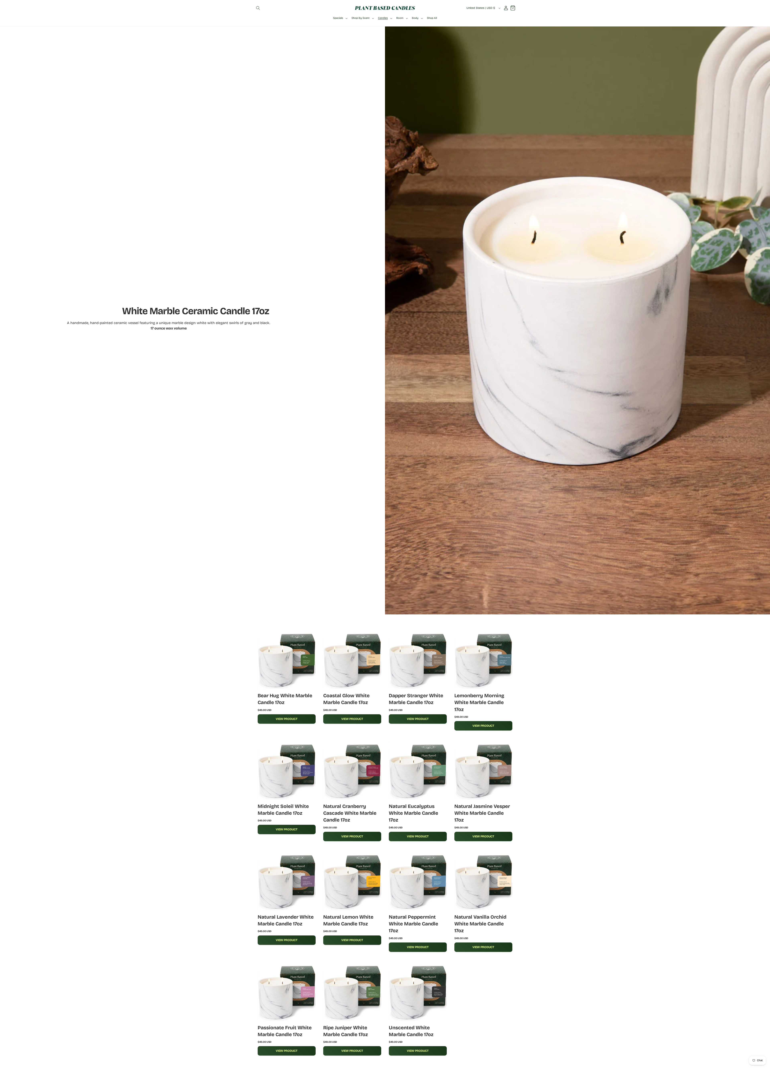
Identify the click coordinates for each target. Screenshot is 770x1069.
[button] (258, 8)
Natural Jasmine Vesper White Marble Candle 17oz (482, 813)
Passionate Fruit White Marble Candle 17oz (285, 1031)
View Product (286, 719)
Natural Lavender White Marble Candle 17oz (286, 920)
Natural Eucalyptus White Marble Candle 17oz (413, 813)
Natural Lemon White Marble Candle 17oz (348, 920)
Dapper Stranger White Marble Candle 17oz (416, 699)
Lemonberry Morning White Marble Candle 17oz (479, 702)
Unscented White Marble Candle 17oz (411, 1031)
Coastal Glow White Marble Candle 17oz (346, 699)
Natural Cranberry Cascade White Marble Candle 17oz (349, 813)
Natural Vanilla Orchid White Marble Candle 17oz (480, 924)
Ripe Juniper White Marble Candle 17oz (345, 1031)
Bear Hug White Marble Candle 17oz (285, 699)
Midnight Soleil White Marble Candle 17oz (283, 809)
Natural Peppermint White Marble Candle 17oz (413, 924)
